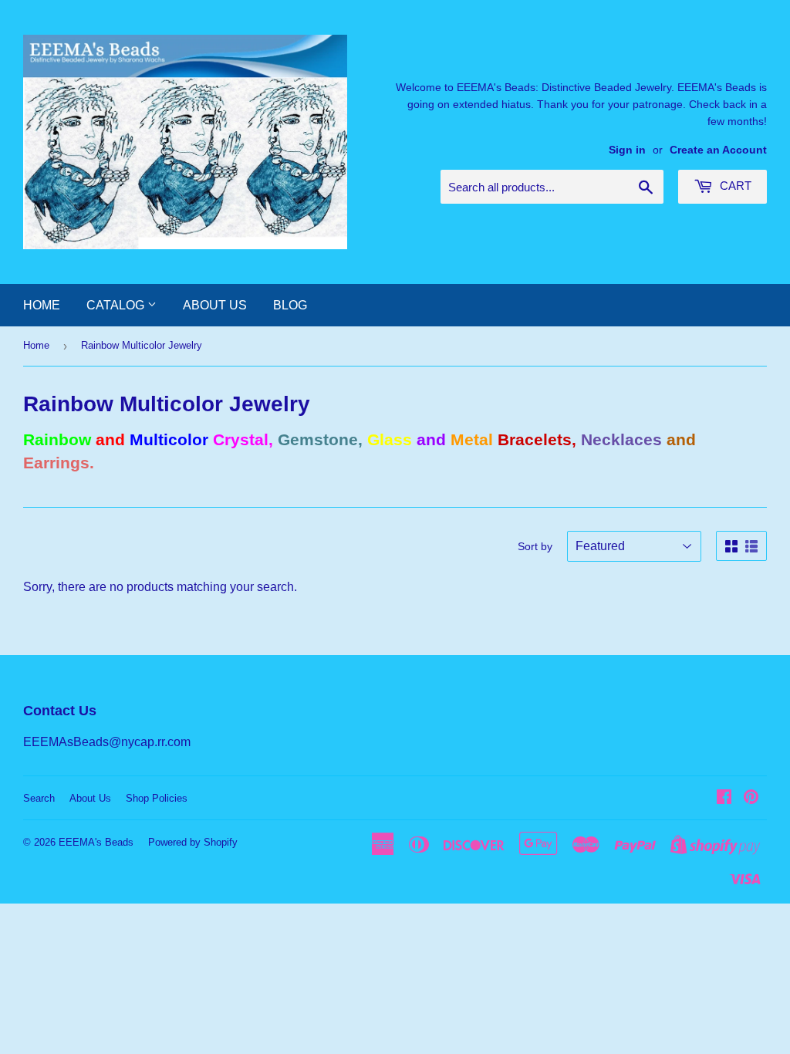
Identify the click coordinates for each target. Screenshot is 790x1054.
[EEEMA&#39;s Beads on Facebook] (724, 798)
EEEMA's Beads (96, 842)
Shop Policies (156, 798)
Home (41, 305)
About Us (215, 305)
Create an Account (718, 150)
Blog (290, 305)
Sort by (535, 546)
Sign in (627, 150)
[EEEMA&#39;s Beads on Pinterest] (751, 798)
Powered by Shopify (193, 842)
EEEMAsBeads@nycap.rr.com (107, 741)
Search (39, 798)
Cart (734, 185)
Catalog (116, 305)
